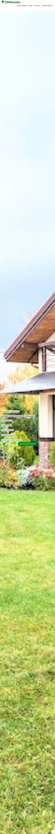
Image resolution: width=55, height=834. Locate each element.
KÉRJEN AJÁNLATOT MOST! (27, 444)
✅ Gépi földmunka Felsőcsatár (8, 435)
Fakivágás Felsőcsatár (6, 420)
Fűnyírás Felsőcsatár (6, 425)
